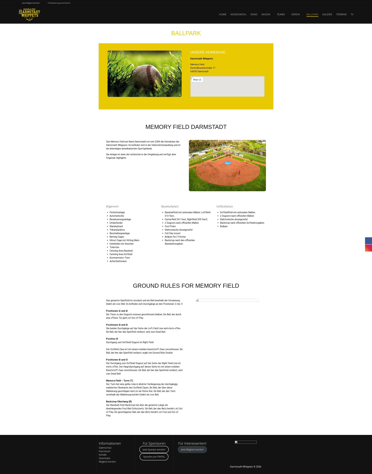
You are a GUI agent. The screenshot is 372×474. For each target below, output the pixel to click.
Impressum (104, 451)
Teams (281, 14)
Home (223, 14)
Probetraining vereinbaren (59, 3)
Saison (265, 14)
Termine (341, 14)
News (254, 14)
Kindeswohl (239, 14)
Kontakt (103, 454)
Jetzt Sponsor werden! (154, 449)
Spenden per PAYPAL (154, 456)
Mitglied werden (107, 461)
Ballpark (312, 14)
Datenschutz (105, 447)
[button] (110, 74)
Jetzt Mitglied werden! (31, 3)
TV (352, 14)
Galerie (327, 14)
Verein (295, 14)
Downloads (104, 458)
